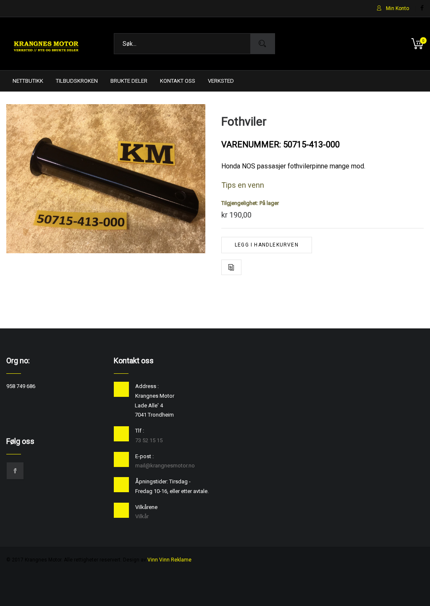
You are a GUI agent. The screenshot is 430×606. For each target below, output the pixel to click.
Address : (147, 386)
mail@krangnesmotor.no (165, 465)
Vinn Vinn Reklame (169, 560)
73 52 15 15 (149, 440)
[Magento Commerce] (46, 43)
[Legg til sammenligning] (231, 267)
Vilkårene (146, 507)
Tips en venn (242, 185)
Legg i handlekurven (267, 245)
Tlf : (139, 431)
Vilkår (142, 516)
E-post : (144, 456)
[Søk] (262, 43)
